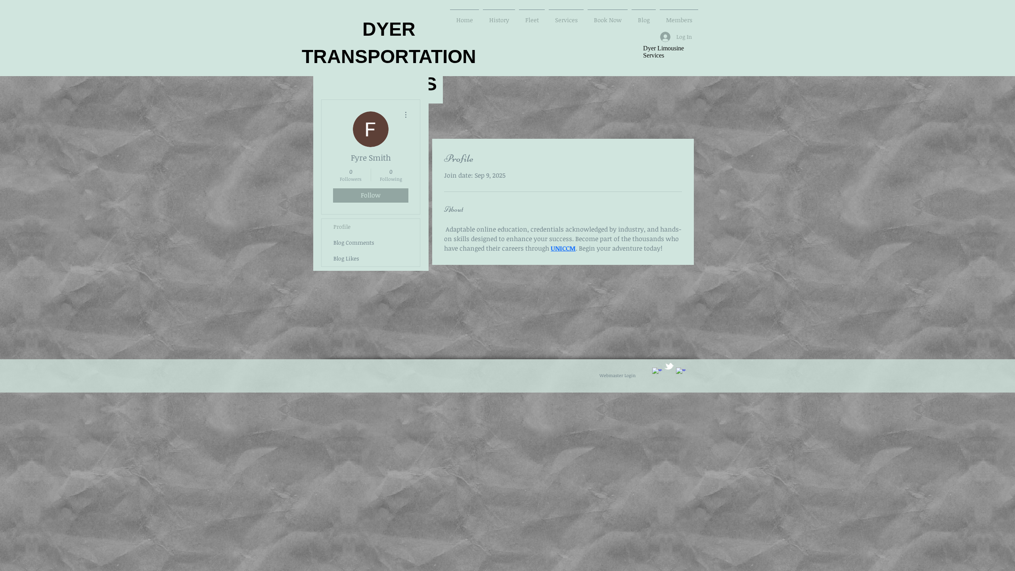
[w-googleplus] (681, 372)
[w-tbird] (669, 366)
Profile (341, 226)
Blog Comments (353, 242)
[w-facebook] (657, 372)
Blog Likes (346, 258)
